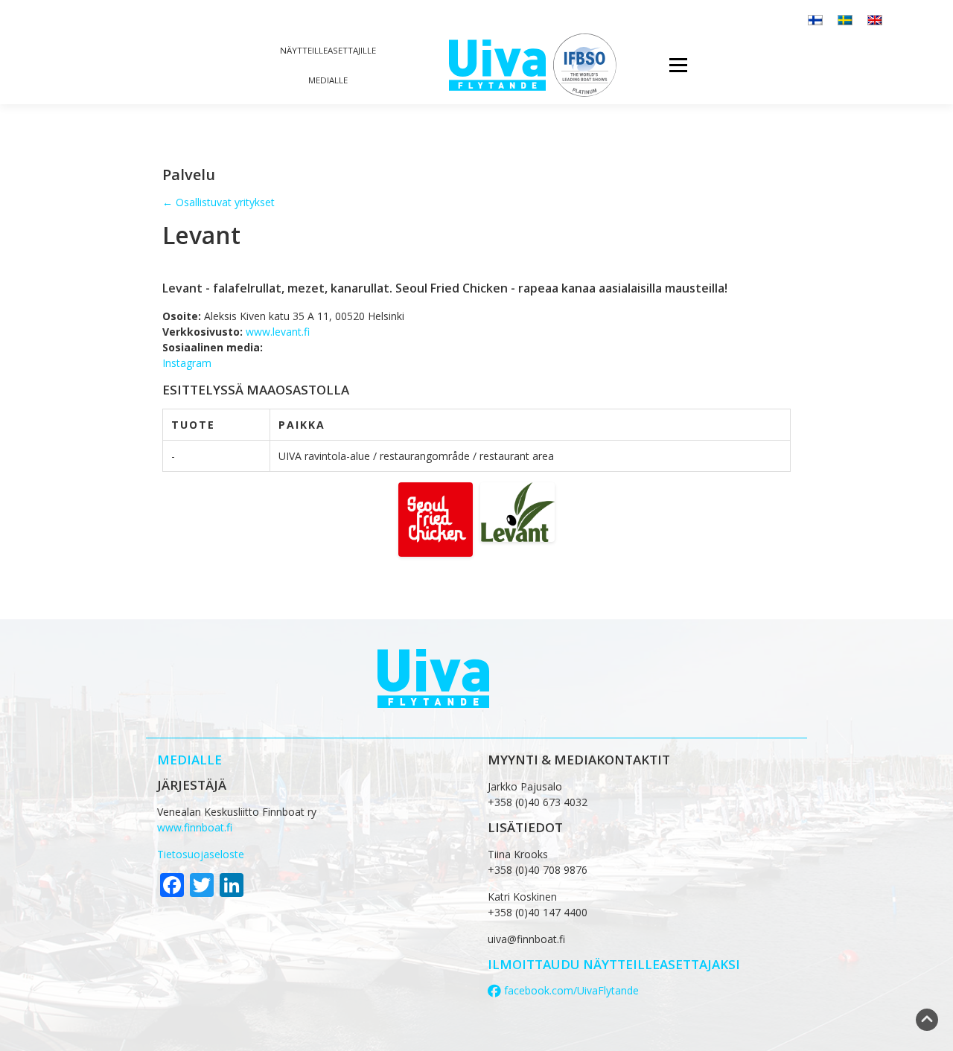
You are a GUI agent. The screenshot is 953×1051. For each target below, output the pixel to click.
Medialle (328, 80)
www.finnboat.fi (194, 827)
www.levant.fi (278, 332)
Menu (678, 65)
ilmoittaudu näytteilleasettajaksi (614, 964)
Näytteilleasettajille (328, 50)
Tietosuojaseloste (200, 854)
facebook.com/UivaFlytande (570, 990)
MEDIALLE (189, 759)
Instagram (186, 363)
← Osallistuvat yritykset (218, 202)
